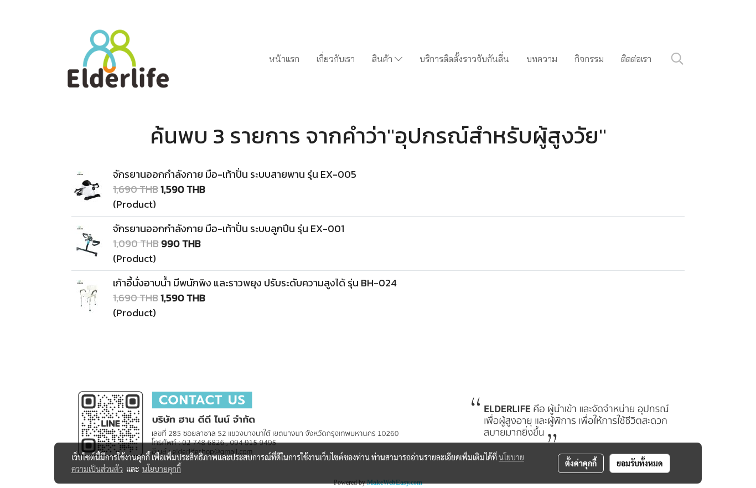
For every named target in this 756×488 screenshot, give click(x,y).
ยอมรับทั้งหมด (640, 463)
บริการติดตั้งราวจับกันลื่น (464, 58)
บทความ (541, 58)
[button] (677, 58)
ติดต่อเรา (636, 58)
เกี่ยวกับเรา (336, 58)
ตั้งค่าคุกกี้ (581, 463)
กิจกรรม (589, 58)
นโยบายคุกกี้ (161, 469)
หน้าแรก (284, 58)
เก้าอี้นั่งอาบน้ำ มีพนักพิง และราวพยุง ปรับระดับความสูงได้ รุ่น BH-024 (255, 282)
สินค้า (383, 58)
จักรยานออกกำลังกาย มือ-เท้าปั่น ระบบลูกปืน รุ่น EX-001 (228, 228)
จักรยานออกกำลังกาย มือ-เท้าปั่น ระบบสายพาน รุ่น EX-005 (234, 174)
